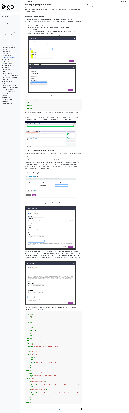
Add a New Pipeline (7, 27)
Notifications (5, 93)
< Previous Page (28, 1)
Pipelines (4, 25)
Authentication (6, 69)
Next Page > (124, 1)
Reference (4, 95)
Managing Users (6, 67)
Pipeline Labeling (7, 43)
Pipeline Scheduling (8, 45)
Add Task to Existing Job (8, 36)
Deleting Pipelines (7, 55)
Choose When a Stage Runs (9, 47)
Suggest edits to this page (54, 409)
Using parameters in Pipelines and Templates (11, 40)
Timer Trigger (6, 49)
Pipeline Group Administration (10, 77)
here (27, 97)
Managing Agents (6, 59)
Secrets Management (7, 81)
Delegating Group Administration (11, 75)
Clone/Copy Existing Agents (9, 63)
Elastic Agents (6, 61)
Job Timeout (6, 53)
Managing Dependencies (9, 57)
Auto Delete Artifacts (8, 89)
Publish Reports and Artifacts (10, 85)
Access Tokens (6, 71)
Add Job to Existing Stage (9, 34)
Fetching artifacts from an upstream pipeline (96, 6)
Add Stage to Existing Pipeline (10, 32)
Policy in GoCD (6, 79)
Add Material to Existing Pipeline (11, 30)
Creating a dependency (93, 4)
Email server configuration (8, 91)
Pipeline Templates (7, 38)
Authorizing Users (7, 73)
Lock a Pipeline (6, 51)
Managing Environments (8, 65)
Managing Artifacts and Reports (10, 87)
